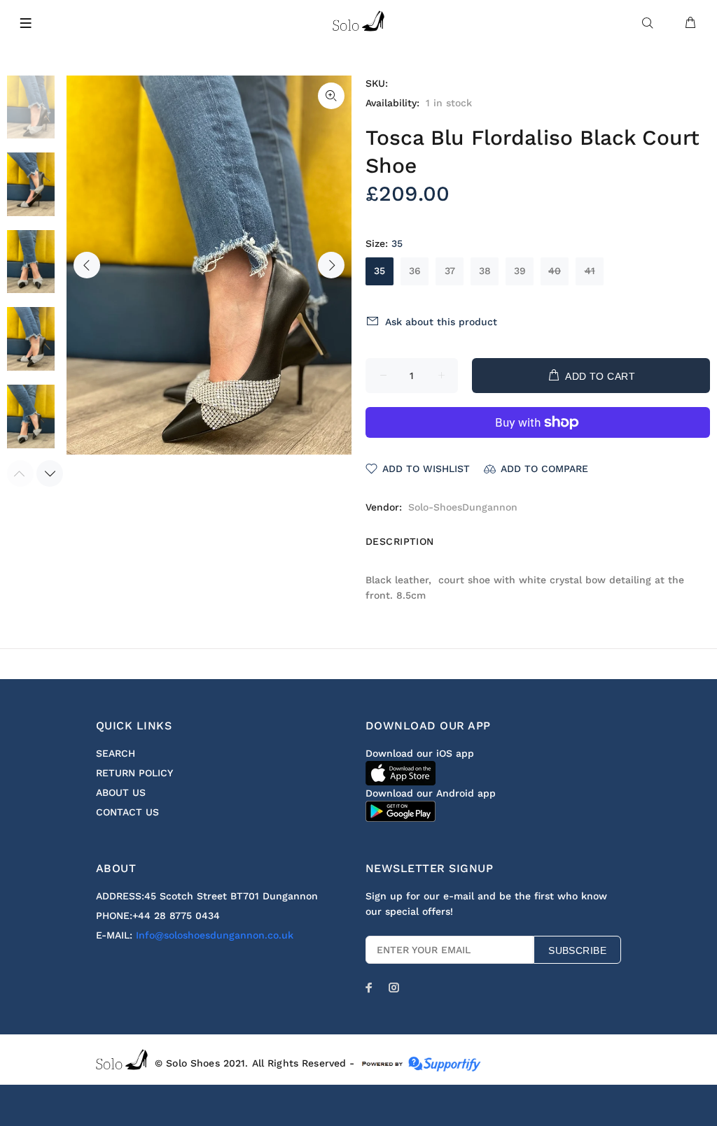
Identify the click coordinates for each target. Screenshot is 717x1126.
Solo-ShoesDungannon (462, 507)
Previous (87, 265)
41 (590, 270)
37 (450, 270)
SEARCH (115, 753)
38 (485, 270)
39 (520, 270)
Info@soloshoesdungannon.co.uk (214, 935)
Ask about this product (441, 321)
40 (554, 270)
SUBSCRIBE (577, 950)
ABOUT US (121, 792)
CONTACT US (127, 812)
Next (331, 265)
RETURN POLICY (134, 772)
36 (415, 270)
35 (379, 270)
